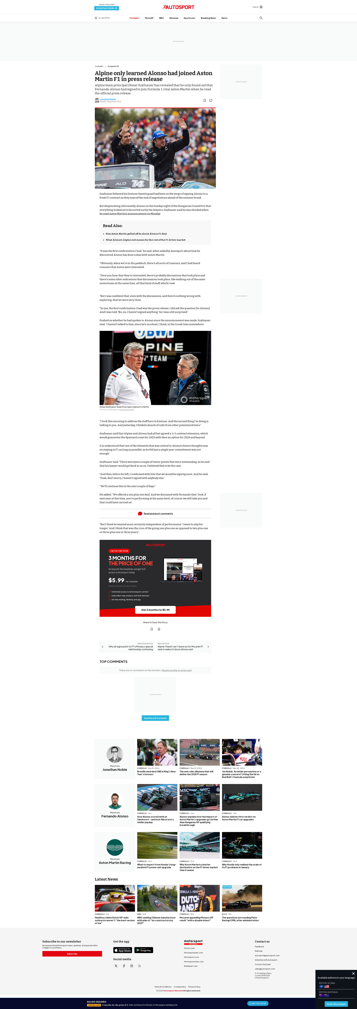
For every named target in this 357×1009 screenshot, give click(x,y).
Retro (224, 18)
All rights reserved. (192, 991)
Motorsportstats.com (194, 961)
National (173, 18)
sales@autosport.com (265, 969)
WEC (161, 18)
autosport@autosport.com (267, 955)
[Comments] (212, 100)
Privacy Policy (194, 987)
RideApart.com (190, 966)
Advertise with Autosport (266, 960)
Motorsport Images (126, 409)
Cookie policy (180, 987)
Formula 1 (134, 18)
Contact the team (263, 964)
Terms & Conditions (163, 987)
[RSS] (139, 966)
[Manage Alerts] (159, 629)
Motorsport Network (173, 991)
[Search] (261, 18)
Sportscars (189, 18)
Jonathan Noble (108, 99)
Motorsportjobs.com (193, 953)
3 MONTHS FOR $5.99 (106, 8)
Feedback (259, 946)
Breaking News (208, 18)
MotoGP (149, 18)
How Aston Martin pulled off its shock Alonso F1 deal (136, 233)
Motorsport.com (191, 957)
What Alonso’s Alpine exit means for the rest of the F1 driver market (145, 240)
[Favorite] (205, 100)
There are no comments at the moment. (155, 670)
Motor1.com (189, 948)
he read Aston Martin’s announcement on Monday (130, 213)
